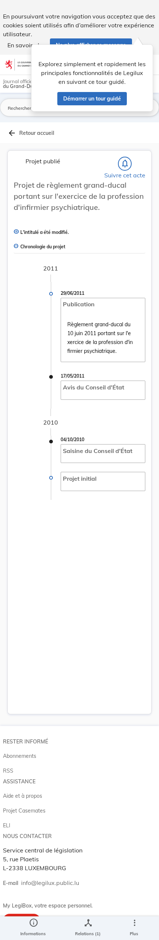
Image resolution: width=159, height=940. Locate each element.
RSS (8, 770)
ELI (6, 825)
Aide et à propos (22, 796)
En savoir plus (26, 45)
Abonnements (19, 756)
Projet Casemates (24, 810)
